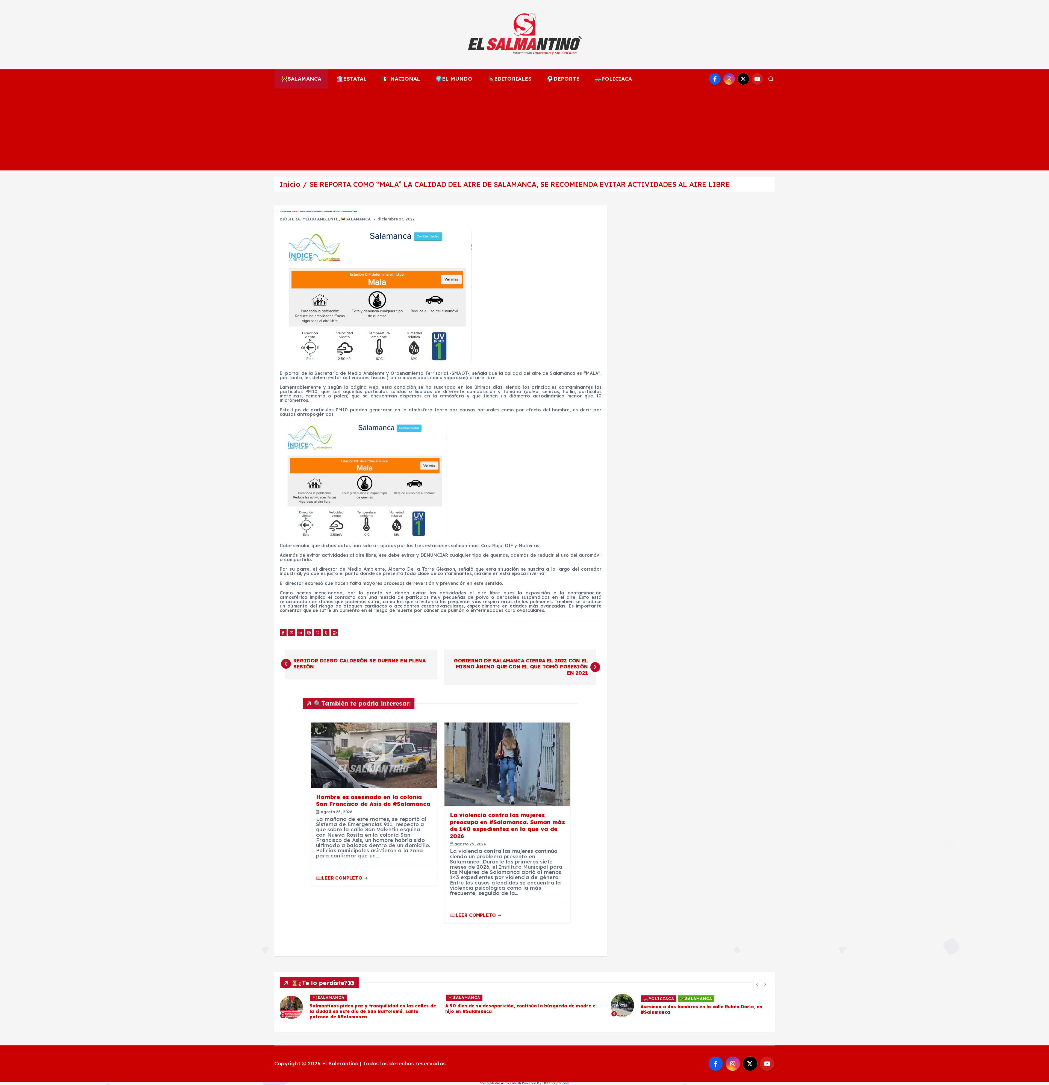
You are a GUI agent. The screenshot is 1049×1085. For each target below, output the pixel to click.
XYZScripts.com (556, 1083)
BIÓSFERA (290, 219)
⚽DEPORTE (563, 78)
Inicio (289, 184)
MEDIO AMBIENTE (320, 219)
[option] (359, 1004)
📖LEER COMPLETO (340, 878)
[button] (757, 984)
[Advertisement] (524, 129)
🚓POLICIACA (613, 78)
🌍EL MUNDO (453, 78)
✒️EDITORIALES (509, 78)
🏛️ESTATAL (352, 78)
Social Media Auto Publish (500, 1083)
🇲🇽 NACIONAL (401, 78)
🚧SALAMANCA (301, 78)
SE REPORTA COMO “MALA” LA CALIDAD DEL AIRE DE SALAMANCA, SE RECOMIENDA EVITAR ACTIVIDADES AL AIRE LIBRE (520, 184)
